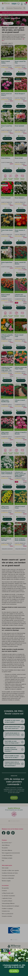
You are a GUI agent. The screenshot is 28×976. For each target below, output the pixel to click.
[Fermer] (25, 951)
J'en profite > (14, 971)
